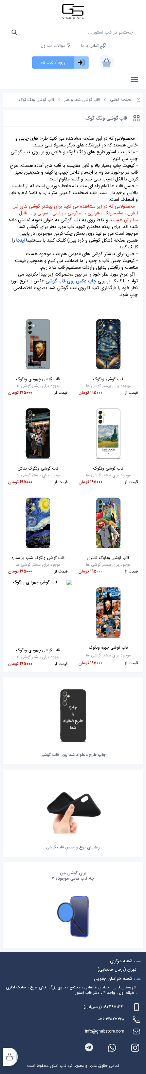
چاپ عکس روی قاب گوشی (70, 281)
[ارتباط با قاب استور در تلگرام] (89, 1047)
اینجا (20, 240)
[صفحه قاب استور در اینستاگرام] (135, 1047)
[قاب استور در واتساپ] (112, 1047)
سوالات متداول (54, 46)
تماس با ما (90, 46)
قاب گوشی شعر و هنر (82, 99)
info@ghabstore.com (104, 1031)
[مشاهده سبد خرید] (106, 62)
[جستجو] (14, 32)
